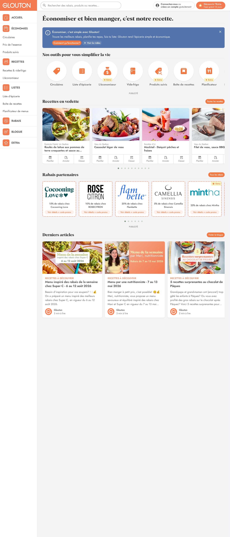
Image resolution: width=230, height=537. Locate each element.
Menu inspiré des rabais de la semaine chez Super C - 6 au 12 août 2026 (71, 284)
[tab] (118, 168)
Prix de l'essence (12, 45)
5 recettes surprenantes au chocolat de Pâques (196, 284)
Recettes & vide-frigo (14, 70)
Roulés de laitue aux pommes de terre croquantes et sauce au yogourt (64, 149)
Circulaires (9, 37)
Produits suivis (11, 52)
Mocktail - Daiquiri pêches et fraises (161, 149)
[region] (133, 74)
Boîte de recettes (12, 104)
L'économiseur (11, 78)
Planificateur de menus (15, 111)
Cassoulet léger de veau (109, 147)
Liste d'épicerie (11, 96)
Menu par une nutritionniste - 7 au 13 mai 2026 (132, 284)
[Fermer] (220, 31)
